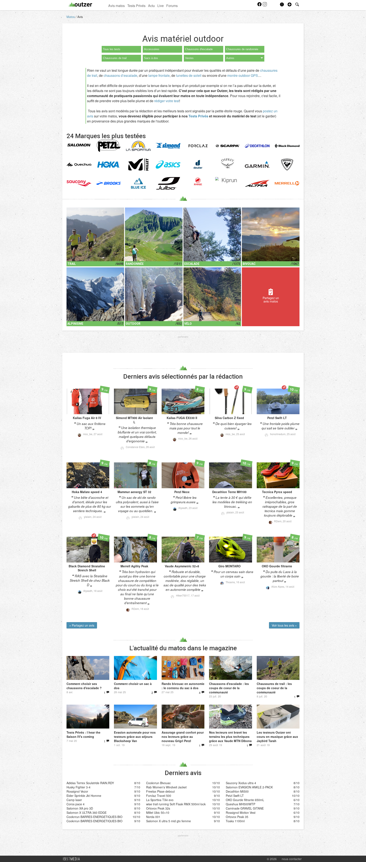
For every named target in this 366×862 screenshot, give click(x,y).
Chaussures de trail (115, 58)
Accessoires (151, 49)
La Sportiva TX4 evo (159, 800)
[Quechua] (79, 164)
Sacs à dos (151, 58)
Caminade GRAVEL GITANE (245, 808)
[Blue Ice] (138, 183)
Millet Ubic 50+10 (157, 812)
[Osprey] (227, 163)
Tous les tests (111, 49)
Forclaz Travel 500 (158, 795)
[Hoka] (108, 164)
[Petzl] (108, 146)
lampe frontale (159, 75)
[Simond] (168, 146)
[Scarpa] (227, 146)
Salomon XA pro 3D (80, 808)
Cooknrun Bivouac (158, 783)
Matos (71, 17)
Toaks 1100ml (235, 821)
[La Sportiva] (138, 146)
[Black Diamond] (287, 146)
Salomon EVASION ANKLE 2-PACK (249, 787)
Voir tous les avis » (284, 625)
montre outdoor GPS (242, 75)
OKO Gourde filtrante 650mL (245, 800)
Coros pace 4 (76, 804)
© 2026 (272, 859)
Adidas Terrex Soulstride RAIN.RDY (90, 783)
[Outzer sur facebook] (259, 5)
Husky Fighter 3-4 (78, 787)
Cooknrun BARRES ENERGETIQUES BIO (94, 817)
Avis (80, 17)
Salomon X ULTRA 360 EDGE (87, 812)
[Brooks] (108, 183)
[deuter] (198, 164)
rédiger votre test (166, 100)
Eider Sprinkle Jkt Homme (84, 795)
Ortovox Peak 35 (237, 817)
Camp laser (74, 800)
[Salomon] (79, 145)
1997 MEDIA (72, 859)
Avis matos (116, 5)
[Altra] (257, 183)
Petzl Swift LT (235, 795)
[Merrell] (287, 183)
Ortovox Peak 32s (158, 808)
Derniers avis (183, 773)
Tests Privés (136, 5)
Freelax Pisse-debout (160, 791)
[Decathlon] (257, 146)
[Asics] (168, 164)
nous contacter (292, 859)
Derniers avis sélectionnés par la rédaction (183, 376)
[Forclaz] (198, 146)
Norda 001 (153, 817)
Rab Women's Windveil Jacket (166, 787)
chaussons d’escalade (120, 75)
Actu (151, 5)
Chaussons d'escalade (199, 49)
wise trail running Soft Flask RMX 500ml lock (176, 804)
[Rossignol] (287, 164)
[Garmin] (257, 164)
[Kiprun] (227, 180)
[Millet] (138, 164)
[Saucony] (79, 183)
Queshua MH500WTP (240, 804)
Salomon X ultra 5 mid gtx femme (168, 821)
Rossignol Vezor (77, 791)
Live (160, 5)
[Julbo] (168, 183)
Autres (230, 58)
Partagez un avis (81, 625)
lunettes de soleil (188, 75)
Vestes (189, 58)
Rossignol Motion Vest (240, 812)
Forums (172, 5)
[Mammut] (198, 181)
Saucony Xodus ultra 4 (241, 783)
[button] (289, 4)
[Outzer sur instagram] (264, 5)
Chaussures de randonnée (242, 49)
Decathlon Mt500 (237, 791)
